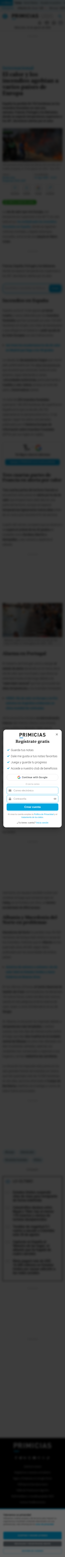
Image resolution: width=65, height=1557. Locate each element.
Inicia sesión (42, 822)
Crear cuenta (32, 807)
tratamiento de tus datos (32, 817)
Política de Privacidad (44, 814)
